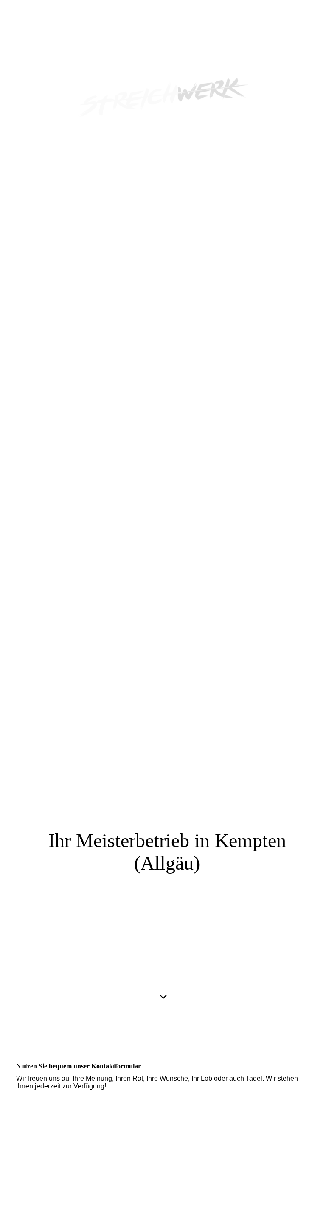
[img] (163, 512)
